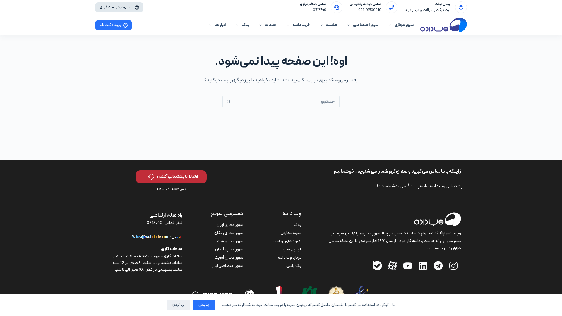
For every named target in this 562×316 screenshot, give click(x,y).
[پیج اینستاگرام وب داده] (453, 265)
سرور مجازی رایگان (228, 233)
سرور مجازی (404, 25)
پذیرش (203, 305)
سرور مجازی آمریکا (229, 258)
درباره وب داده (289, 258)
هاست (331, 25)
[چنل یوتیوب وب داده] (407, 265)
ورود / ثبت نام (110, 25)
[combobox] (286, 101)
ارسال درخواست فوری (116, 7)
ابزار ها (220, 25)
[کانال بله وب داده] (377, 265)
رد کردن (178, 305)
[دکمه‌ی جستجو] (228, 101)
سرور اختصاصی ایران (227, 266)
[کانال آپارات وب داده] (392, 265)
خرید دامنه (301, 25)
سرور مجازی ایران (230, 225)
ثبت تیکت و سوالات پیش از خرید (428, 10)
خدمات (271, 25)
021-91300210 (369, 10)
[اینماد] (362, 289)
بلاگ (245, 25)
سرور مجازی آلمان (229, 249)
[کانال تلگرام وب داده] (438, 265)
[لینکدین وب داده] (423, 265)
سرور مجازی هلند (229, 241)
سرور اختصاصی (365, 25)
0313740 (319, 10)
